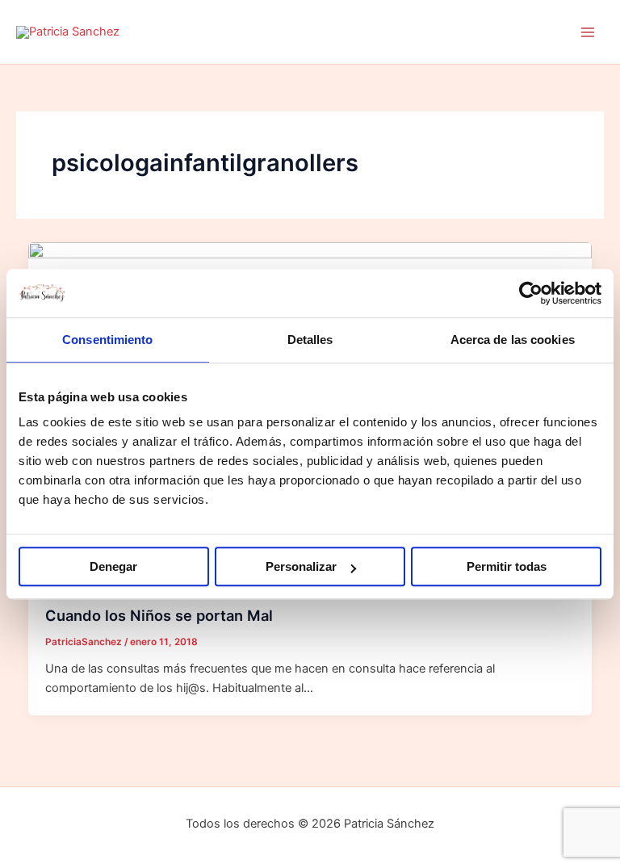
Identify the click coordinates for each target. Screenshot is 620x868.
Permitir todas (507, 566)
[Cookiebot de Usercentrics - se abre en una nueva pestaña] (530, 293)
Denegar (113, 566)
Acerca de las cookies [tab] (512, 339)
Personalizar (301, 566)
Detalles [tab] (310, 339)
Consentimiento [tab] (107, 339)
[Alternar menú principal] (588, 31)
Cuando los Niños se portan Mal (159, 615)
